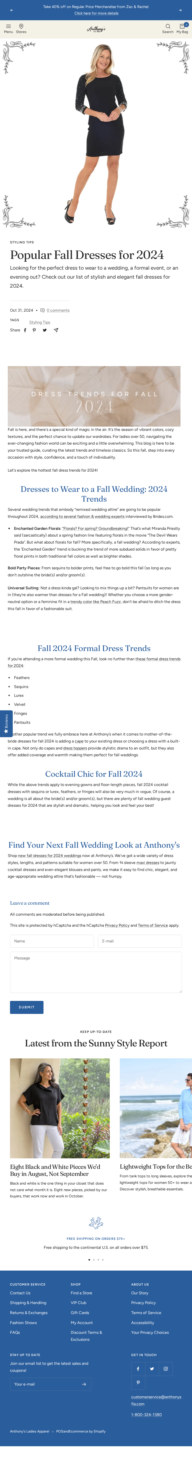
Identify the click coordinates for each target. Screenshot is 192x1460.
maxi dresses (147, 862)
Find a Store (81, 1293)
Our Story (139, 1293)
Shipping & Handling (28, 1302)
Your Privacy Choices (150, 1332)
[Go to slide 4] (103, 1260)
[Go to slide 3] (98, 1260)
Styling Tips (22, 242)
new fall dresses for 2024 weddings (49, 855)
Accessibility (142, 1322)
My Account (82, 1322)
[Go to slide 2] (93, 1260)
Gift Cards (80, 1312)
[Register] (84, 1384)
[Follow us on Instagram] (165, 1369)
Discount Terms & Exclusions (86, 1336)
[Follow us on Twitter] (152, 1369)
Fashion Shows (23, 1322)
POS (59, 1431)
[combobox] (168, 29)
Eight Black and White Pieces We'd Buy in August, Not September (55, 1170)
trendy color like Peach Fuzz (95, 601)
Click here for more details (96, 13)
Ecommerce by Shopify (87, 1431)
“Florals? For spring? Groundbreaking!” (96, 528)
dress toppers (75, 748)
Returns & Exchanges (29, 1312)
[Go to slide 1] (89, 1260)
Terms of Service (153, 925)
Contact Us (20, 1293)
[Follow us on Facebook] (138, 1369)
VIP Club (78, 1302)
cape (79, 741)
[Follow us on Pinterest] (138, 1383)
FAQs (15, 1332)
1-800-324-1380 (146, 1414)
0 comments (58, 310)
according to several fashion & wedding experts (82, 516)
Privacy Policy (117, 925)
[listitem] (25, 330)
